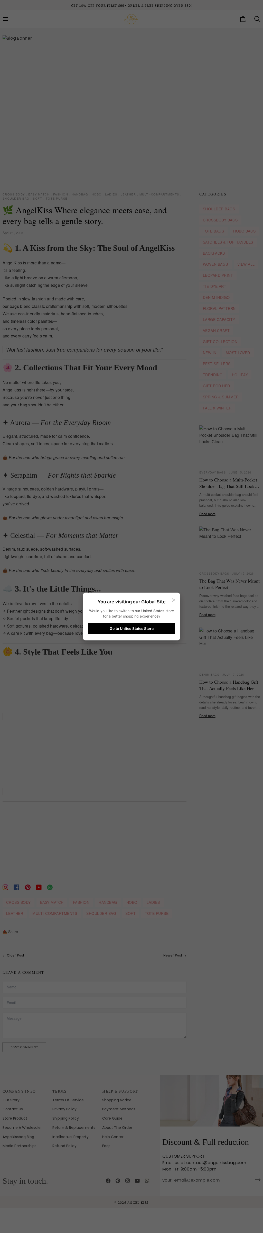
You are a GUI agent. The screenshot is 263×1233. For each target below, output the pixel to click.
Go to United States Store (132, 628)
